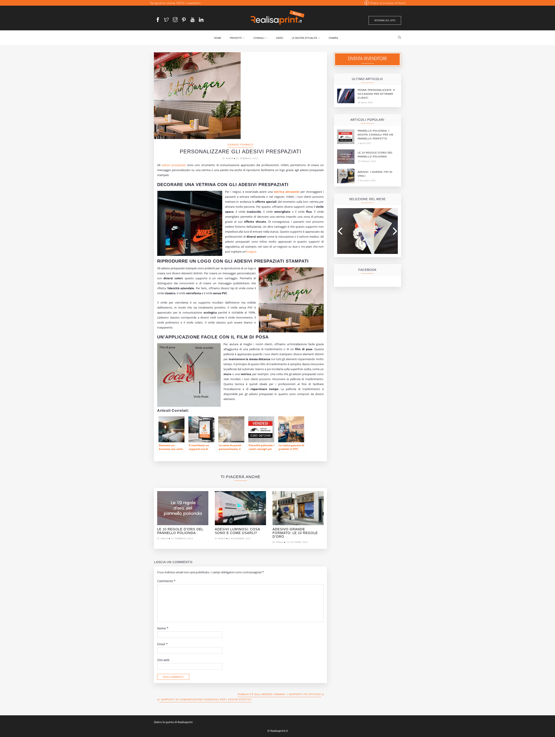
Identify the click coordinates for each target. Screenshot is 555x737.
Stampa (333, 37)
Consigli (258, 37)
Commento (166, 581)
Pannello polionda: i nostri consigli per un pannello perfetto (375, 134)
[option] (183, 516)
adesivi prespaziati (174, 165)
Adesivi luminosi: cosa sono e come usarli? (237, 531)
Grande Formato (240, 144)
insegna (251, 251)
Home (217, 37)
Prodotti (236, 37)
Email (162, 644)
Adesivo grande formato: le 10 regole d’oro (295, 532)
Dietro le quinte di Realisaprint (173, 722)
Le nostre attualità (304, 37)
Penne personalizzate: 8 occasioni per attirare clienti (376, 94)
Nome (162, 628)
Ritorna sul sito (384, 20)
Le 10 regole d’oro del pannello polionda (180, 531)
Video (279, 37)
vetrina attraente (286, 192)
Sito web (163, 660)
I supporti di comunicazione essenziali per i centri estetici (205, 699)
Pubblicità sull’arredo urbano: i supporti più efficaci (280, 694)
